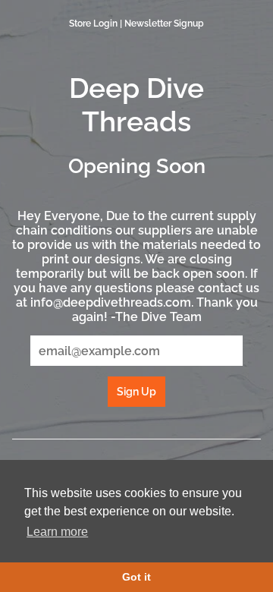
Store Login (93, 23)
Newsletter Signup (164, 23)
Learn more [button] (57, 531)
